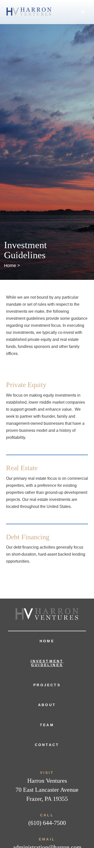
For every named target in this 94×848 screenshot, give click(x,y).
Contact (47, 745)
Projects (47, 685)
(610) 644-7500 (47, 823)
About (47, 705)
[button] (83, 12)
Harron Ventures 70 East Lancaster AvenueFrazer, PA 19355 (47, 789)
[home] (27, 12)
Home (47, 641)
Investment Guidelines (47, 663)
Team (47, 725)
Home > (12, 265)
